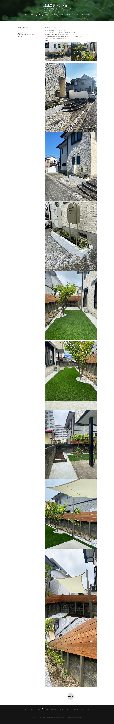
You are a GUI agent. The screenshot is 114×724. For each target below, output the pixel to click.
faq (82, 14)
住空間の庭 (20, 33)
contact (75, 14)
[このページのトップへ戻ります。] (70, 699)
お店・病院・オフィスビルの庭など (26, 34)
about (32, 14)
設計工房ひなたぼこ (57, 6)
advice (61, 14)
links (87, 14)
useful (68, 14)
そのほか (20, 36)
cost (46, 14)
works (39, 14)
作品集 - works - (23, 28)
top (26, 14)
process (53, 14)
